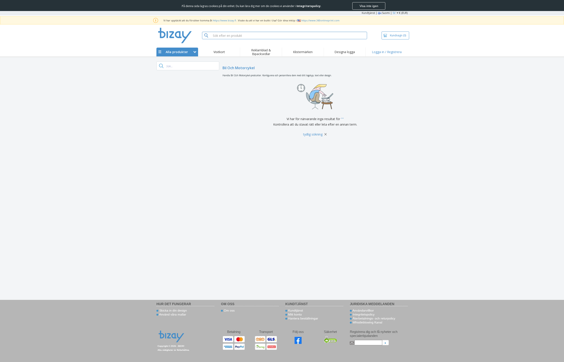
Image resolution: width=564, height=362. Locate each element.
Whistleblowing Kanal (367, 322)
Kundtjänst (368, 13)
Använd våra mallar (172, 314)
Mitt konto (294, 314)
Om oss (229, 310)
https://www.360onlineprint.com (320, 20)
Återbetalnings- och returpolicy (373, 318)
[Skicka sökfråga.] (161, 66)
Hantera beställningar (302, 318)
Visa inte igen (369, 6)
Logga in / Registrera (387, 52)
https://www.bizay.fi (224, 20)
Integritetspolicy (363, 314)
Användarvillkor (363, 310)
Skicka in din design (172, 310)
